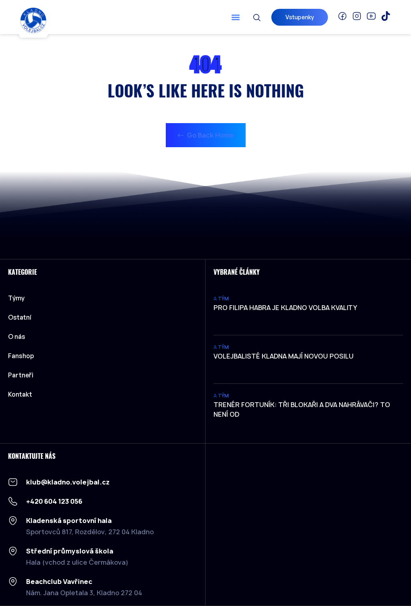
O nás (16, 336)
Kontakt (20, 394)
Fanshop (21, 356)
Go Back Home (209, 135)
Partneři (20, 375)
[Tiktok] (386, 16)
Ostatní (19, 317)
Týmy (16, 298)
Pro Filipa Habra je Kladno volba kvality (285, 307)
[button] (235, 17)
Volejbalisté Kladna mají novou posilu (284, 356)
